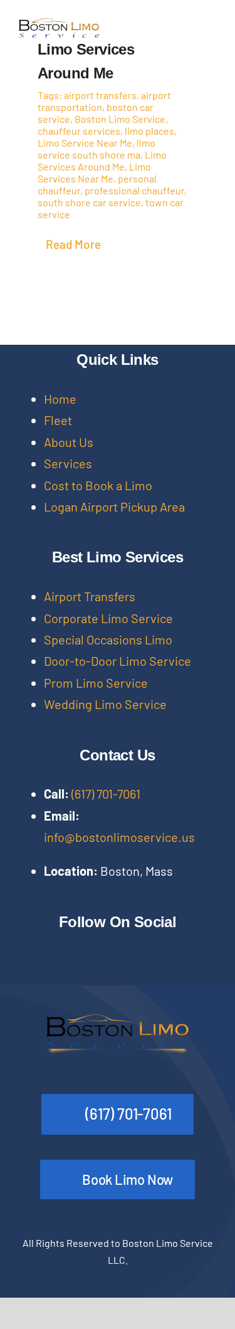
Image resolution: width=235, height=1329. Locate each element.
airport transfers (100, 95)
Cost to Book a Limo (98, 485)
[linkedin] (123, 944)
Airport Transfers (89, 596)
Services (68, 463)
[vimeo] (163, 944)
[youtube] (103, 944)
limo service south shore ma (96, 148)
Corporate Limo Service (108, 618)
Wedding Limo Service (105, 704)
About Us (68, 441)
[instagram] (62, 944)
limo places (149, 131)
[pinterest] (82, 944)
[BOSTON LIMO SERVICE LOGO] (59, 24)
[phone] (42, 968)
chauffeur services (79, 131)
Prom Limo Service (96, 682)
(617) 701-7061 (105, 793)
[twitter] (42, 944)
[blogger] (183, 944)
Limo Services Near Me (94, 172)
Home (60, 398)
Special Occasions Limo (108, 639)
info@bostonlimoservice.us (119, 836)
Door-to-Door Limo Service (117, 660)
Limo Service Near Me (85, 143)
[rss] (143, 944)
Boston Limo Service (120, 119)
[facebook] (22, 944)
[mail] (22, 968)
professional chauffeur (134, 190)
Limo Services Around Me (102, 160)
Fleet (58, 420)
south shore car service (89, 202)
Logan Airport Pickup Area (114, 506)
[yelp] (203, 944)
